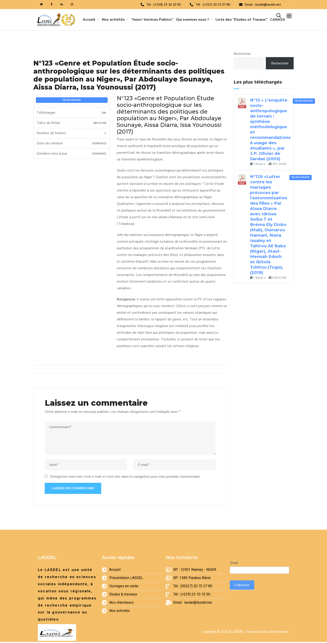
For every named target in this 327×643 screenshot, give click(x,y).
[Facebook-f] (51, 4)
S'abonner (242, 585)
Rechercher (242, 53)
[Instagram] (72, 4)
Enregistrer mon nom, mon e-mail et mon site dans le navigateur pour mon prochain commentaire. (125, 476)
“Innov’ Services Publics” (152, 19)
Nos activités (113, 19)
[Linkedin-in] (62, 4)
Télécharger (72, 100)
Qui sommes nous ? (192, 19)
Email (234, 563)
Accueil (89, 19)
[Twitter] (41, 4)
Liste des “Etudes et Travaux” (241, 19)
